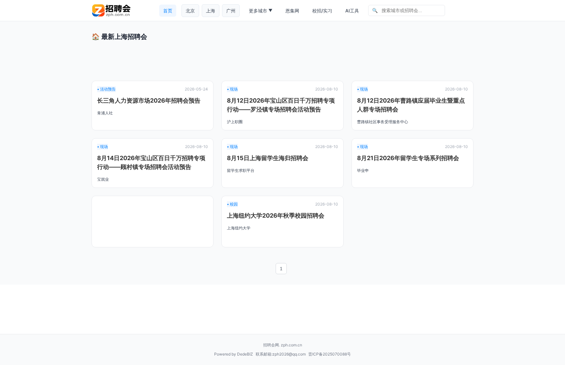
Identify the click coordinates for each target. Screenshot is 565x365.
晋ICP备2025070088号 (329, 354)
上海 (210, 10)
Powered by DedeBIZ (233, 354)
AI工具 (352, 10)
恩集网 (292, 10)
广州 (230, 10)
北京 (190, 10)
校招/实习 (322, 10)
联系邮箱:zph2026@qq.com (281, 354)
